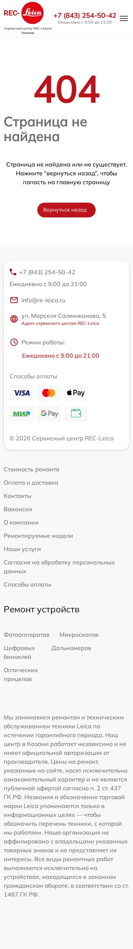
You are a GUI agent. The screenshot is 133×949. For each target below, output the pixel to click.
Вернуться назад (65, 209)
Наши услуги (22, 549)
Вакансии (18, 509)
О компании (21, 522)
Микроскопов (79, 634)
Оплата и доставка (31, 482)
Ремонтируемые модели (38, 535)
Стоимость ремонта (31, 469)
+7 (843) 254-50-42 (85, 15)
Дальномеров (71, 647)
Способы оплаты (27, 584)
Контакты (17, 495)
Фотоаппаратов (27, 634)
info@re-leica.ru (43, 300)
